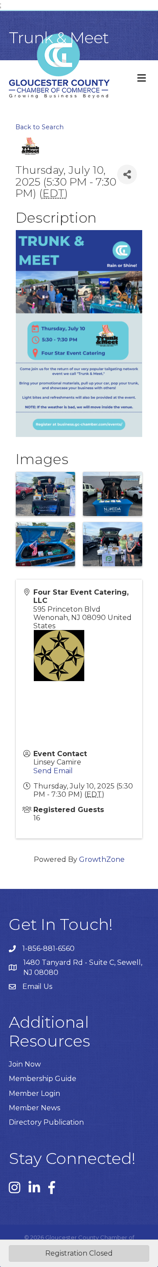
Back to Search (39, 127)
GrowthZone (102, 859)
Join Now (25, 1064)
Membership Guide (42, 1078)
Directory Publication (46, 1122)
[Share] (127, 174)
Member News (34, 1108)
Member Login (34, 1093)
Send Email (53, 771)
